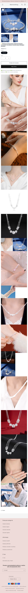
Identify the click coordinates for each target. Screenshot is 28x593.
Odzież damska (6, 523)
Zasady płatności (7, 543)
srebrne (4, 52)
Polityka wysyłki (20, 590)
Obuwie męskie (6, 532)
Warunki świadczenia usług (11, 590)
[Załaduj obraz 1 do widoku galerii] (5, 38)
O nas (4, 557)
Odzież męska (6, 526)
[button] (2, 4)
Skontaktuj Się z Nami (8, 560)
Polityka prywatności (7, 549)
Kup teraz (14, 66)
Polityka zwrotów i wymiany (9, 546)
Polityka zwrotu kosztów (10, 588)
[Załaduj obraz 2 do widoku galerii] (14, 38)
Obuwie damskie (6, 529)
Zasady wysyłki (6, 540)
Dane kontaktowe (23, 586)
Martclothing (7, 586)
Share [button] (3, 510)
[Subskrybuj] (23, 570)
